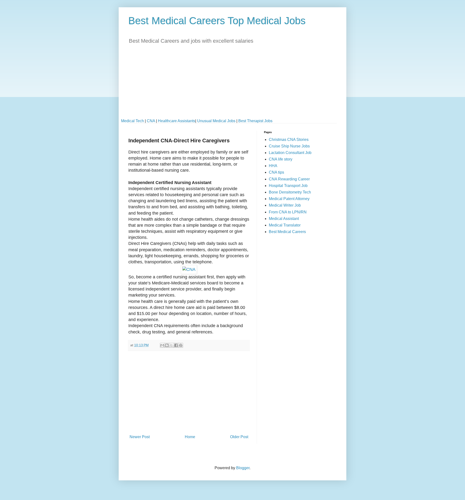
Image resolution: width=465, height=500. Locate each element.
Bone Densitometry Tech (290, 192)
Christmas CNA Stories (289, 139)
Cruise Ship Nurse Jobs (289, 146)
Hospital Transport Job (288, 186)
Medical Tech (132, 121)
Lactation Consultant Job (290, 153)
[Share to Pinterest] (180, 345)
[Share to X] (171, 345)
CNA (151, 121)
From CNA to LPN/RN (288, 212)
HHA (273, 166)
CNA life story (280, 159)
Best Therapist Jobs (255, 121)
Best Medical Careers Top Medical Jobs (217, 20)
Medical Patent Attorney (289, 199)
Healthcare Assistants (176, 121)
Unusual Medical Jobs (216, 121)
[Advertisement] (232, 85)
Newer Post (140, 437)
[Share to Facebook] (176, 345)
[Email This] (162, 345)
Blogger (242, 468)
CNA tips (276, 172)
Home (190, 437)
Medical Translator (285, 225)
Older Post (239, 437)
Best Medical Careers (287, 232)
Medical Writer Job (285, 205)
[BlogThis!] (166, 345)
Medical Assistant (284, 219)
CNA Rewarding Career (289, 179)
